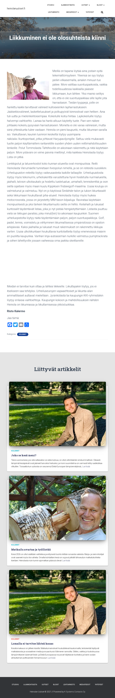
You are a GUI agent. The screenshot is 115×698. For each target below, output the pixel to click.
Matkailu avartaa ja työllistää (31, 549)
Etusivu (50, 5)
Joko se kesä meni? (23, 455)
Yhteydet (90, 12)
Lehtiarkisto (53, 12)
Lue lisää (86, 466)
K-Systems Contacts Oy (74, 692)
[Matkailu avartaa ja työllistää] (57, 508)
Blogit (100, 5)
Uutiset (84, 5)
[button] (89, 5)
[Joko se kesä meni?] (57, 414)
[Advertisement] (57, 264)
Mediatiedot (71, 12)
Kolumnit (22, 334)
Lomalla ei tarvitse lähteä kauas (32, 643)
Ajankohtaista (67, 5)
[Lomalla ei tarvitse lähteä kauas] (57, 602)
